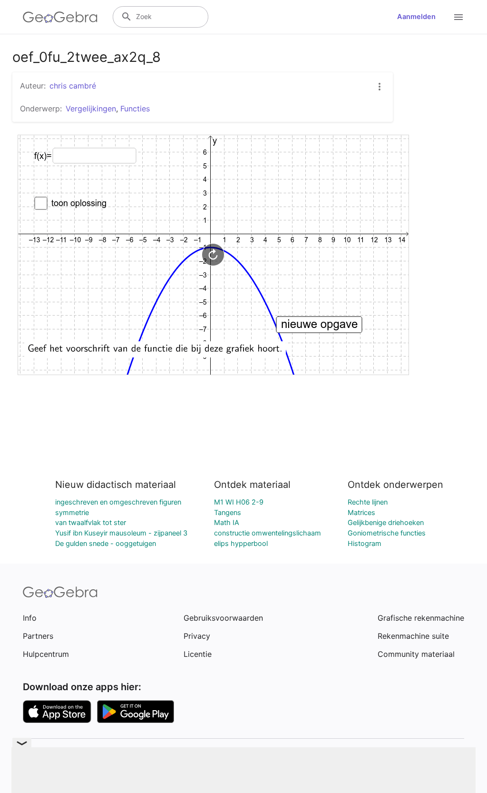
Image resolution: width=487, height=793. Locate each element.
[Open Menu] (458, 17)
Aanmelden (416, 16)
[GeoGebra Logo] (60, 17)
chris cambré (72, 85)
